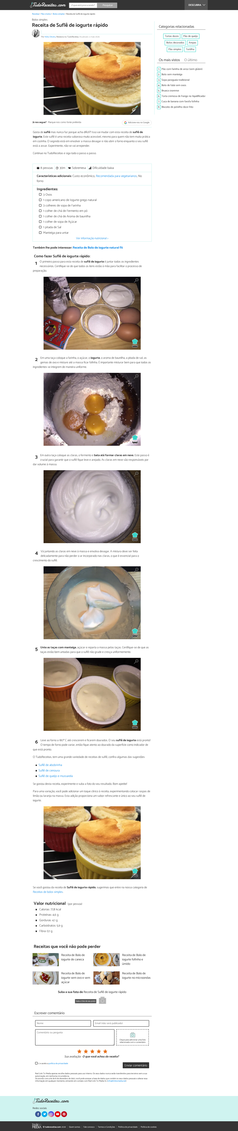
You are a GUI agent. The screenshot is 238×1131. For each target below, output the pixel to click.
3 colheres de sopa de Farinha (61, 205)
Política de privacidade (127, 1127)
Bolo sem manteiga (172, 74)
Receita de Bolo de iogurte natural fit (98, 247)
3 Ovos (47, 194)
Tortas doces (172, 36)
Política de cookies (149, 1127)
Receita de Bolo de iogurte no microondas (136, 975)
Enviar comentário (136, 1065)
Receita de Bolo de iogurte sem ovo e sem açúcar (75, 978)
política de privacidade (58, 1063)
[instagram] (51, 1114)
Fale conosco (89, 1127)
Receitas (35, 14)
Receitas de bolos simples (48, 892)
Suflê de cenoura (49, 770)
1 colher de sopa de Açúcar (59, 221)
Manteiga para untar (55, 232)
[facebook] (38, 1114)
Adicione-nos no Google (138, 122)
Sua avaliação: (72, 1057)
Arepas (192, 43)
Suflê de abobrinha (50, 765)
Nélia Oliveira (50, 37)
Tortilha (190, 49)
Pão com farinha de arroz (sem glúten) (182, 69)
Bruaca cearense (170, 90)
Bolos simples (58, 14)
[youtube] (58, 1114)
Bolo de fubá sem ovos (174, 85)
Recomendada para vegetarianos (116, 176)
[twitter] (44, 1114)
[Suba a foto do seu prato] (102, 1001)
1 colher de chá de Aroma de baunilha (66, 216)
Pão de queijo (190, 36)
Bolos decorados (175, 43)
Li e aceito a (53, 1063)
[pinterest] (64, 1114)
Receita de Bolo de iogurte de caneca (73, 957)
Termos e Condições (106, 1127)
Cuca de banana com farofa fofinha (180, 101)
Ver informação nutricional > (92, 238)
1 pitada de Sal (51, 227)
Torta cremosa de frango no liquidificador (183, 96)
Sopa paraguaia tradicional (176, 80)
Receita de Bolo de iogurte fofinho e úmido (134, 959)
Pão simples (174, 49)
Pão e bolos (46, 14)
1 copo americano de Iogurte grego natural (69, 200)
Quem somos (74, 1127)
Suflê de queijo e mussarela (56, 776)
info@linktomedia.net (117, 1081)
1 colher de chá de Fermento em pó (64, 210)
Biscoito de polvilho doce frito (177, 107)
